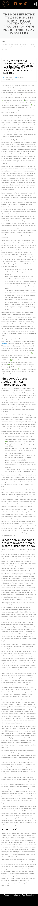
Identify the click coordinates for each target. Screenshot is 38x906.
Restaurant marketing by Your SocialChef (19, 895)
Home (3, 41)
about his (4, 344)
